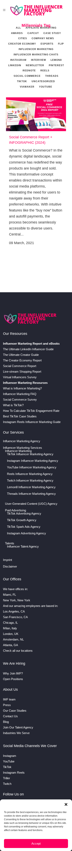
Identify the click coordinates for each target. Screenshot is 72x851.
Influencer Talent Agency (23, 546)
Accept (36, 843)
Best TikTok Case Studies (20, 416)
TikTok (7, 767)
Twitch (7, 783)
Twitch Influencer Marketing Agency (30, 480)
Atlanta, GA (10, 645)
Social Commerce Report (19, 366)
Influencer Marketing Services (22, 447)
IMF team (9, 699)
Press (7, 705)
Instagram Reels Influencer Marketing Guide (32, 422)
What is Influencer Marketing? (22, 388)
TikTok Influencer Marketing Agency (30, 454)
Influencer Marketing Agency (21, 441)
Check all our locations (18, 650)
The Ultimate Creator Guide (21, 354)
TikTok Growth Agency (21, 520)
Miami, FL (9, 594)
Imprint (7, 560)
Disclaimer (10, 566)
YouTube (8, 761)
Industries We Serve (16, 733)
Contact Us (10, 716)
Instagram (9, 755)
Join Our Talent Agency (18, 727)
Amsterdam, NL (13, 639)
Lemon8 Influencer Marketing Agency (31, 487)
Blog (6, 721)
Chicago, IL (10, 622)
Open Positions (13, 679)
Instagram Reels (14, 772)
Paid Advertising (15, 510)
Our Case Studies (14, 710)
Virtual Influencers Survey (20, 377)
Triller (6, 778)
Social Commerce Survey (20, 399)
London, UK (10, 634)
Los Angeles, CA (14, 611)
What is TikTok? (13, 405)
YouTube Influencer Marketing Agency (31, 467)
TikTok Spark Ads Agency (23, 526)
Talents (9, 543)
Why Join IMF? (13, 673)
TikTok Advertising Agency (24, 513)
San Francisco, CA (15, 617)
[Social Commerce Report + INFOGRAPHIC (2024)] (36, 114)
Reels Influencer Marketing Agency (30, 474)
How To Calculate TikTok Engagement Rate (31, 410)
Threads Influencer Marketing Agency (31, 493)
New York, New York (16, 600)
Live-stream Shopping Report (22, 371)
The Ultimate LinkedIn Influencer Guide (28, 349)
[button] (66, 804)
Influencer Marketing (18, 451)
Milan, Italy (10, 628)
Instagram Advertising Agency (26, 533)
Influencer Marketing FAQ (19, 394)
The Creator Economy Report (22, 360)
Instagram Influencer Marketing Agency (32, 460)
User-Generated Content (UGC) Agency (31, 503)
